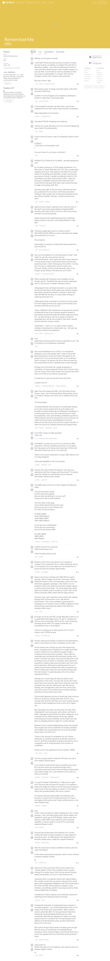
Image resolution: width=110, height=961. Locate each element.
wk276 (41, 84)
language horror (46, 116)
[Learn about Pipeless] (4, 90)
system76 (44, 480)
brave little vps (45, 635)
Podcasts (99, 78)
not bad (41, 201)
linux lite (41, 827)
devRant (86, 86)
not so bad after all (44, 250)
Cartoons (99, 76)
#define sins (42, 862)
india (45, 753)
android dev (45, 777)
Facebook (100, 80)
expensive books (44, 939)
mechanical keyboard (48, 386)
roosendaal (48, 428)
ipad (43, 900)
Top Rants (29, 3)
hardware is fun (48, 333)
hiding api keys (54, 777)
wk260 (41, 131)
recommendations (61, 386)
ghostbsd (44, 464)
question (37, 273)
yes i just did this (43, 101)
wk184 (41, 557)
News (86, 72)
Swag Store (87, 74)
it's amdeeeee (45, 541)
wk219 (41, 333)
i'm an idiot (42, 225)
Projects (99, 72)
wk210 (55, 428)
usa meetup (44, 572)
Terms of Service (99, 88)
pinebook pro (45, 842)
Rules (98, 70)
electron (47, 201)
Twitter (99, 83)
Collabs (44, 3)
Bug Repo (99, 74)
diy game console (49, 84)
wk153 (41, 955)
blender (41, 428)
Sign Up (103, 3)
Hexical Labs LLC (99, 86)
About (86, 70)
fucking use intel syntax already (48, 438)
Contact (86, 80)
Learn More (8, 101)
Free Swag (87, 76)
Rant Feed (20, 3)
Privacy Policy (88, 88)
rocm (40, 611)
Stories (37, 3)
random (37, 116)
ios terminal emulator (48, 273)
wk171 (41, 753)
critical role (54, 541)
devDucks (87, 78)
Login (94, 3)
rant (36, 84)
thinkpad (44, 805)
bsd (50, 464)
